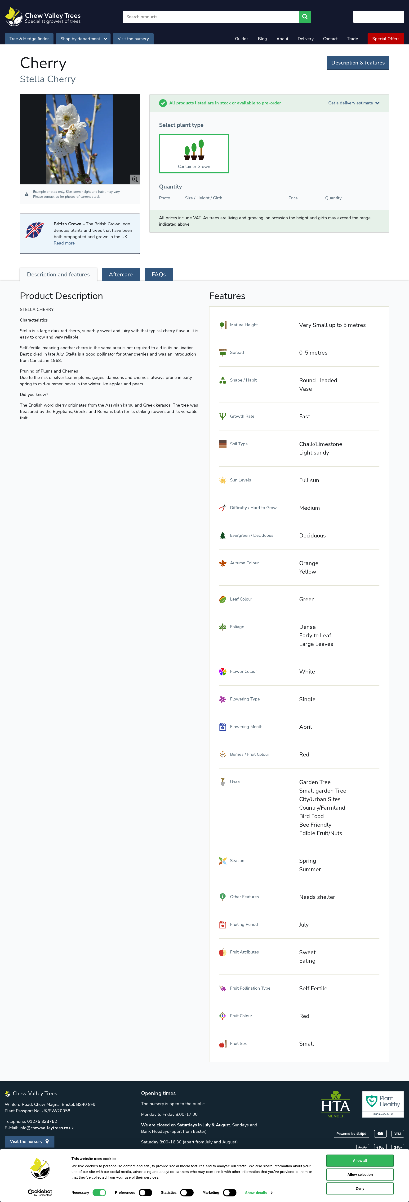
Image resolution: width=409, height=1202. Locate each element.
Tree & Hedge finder (29, 39)
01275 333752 (42, 1121)
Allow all (360, 1161)
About (282, 39)
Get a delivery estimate (350, 103)
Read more (64, 243)
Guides (242, 39)
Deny (360, 1188)
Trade (352, 39)
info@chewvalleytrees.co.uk (46, 1128)
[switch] (145, 1192)
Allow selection (360, 1174)
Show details (256, 1193)
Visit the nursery (133, 39)
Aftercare (121, 274)
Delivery (306, 39)
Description (58, 274)
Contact (330, 39)
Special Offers (386, 39)
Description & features (358, 62)
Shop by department (80, 39)
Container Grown (194, 166)
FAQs (159, 274)
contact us (51, 196)
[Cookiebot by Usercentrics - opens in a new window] (40, 1192)
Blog (262, 39)
